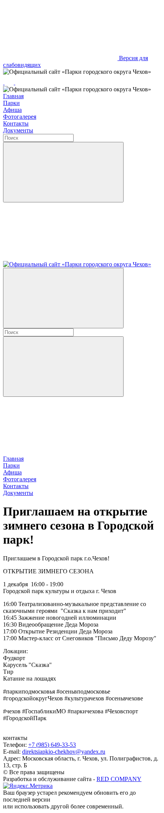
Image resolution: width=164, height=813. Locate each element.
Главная (13, 96)
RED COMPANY (118, 779)
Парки (11, 103)
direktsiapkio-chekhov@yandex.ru (63, 751)
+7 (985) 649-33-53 (52, 744)
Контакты (16, 123)
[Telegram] (4, 82)
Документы (18, 130)
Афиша (12, 110)
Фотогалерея (19, 116)
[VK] (10, 82)
